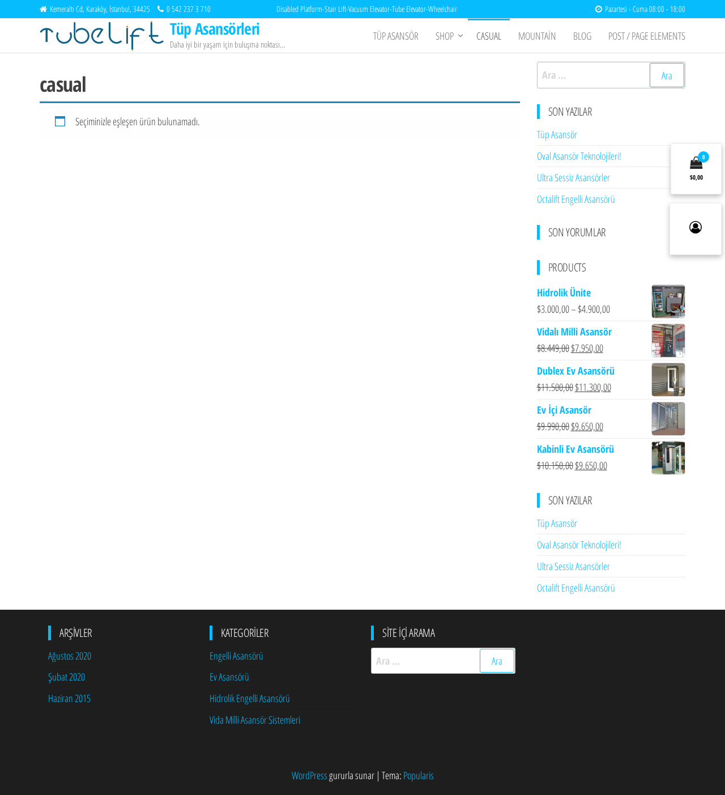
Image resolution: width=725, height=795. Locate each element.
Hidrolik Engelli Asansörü (250, 698)
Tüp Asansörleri (215, 28)
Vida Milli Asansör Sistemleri (255, 719)
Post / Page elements (646, 35)
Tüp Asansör (396, 35)
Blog (582, 35)
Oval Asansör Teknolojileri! (579, 156)
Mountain (537, 35)
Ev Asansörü (229, 676)
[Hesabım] (695, 228)
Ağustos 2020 (69, 655)
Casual (488, 35)
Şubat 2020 (66, 676)
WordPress (309, 775)
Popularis (418, 775)
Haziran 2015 (69, 698)
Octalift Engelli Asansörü (576, 199)
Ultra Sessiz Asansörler (573, 177)
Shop (445, 35)
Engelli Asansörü (236, 655)
